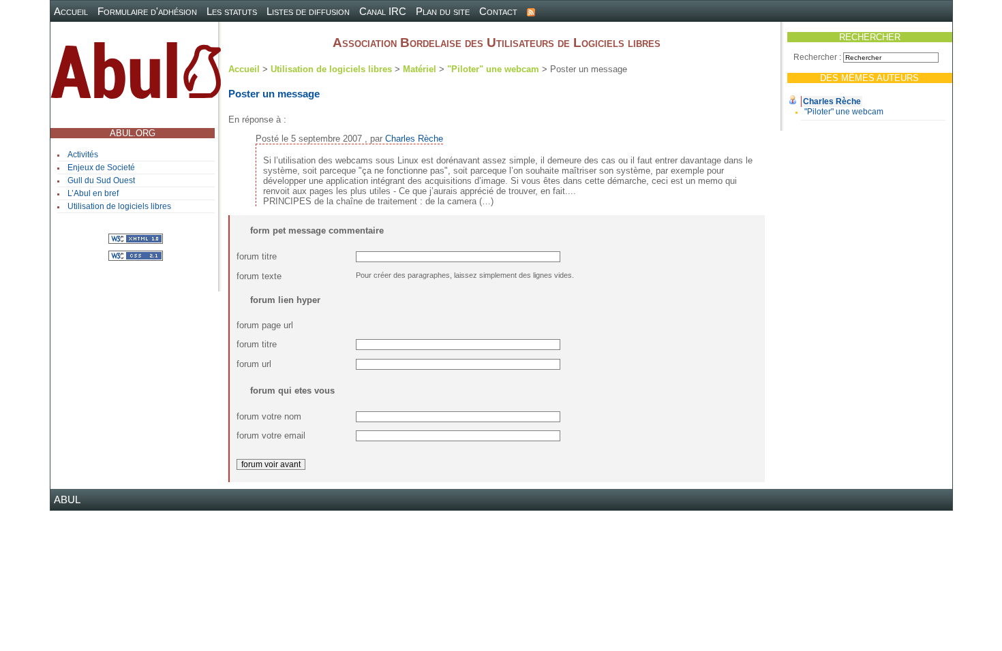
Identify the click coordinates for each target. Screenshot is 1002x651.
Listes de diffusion (308, 11)
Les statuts (232, 11)
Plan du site (443, 11)
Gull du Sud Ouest (101, 180)
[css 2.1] (135, 255)
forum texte (259, 276)
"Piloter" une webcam (843, 112)
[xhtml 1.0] (135, 238)
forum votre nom (269, 416)
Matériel (419, 69)
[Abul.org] (135, 76)
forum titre (257, 256)
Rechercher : (817, 57)
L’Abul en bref (93, 193)
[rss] (531, 11)
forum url (254, 364)
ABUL (67, 499)
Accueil (71, 11)
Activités (82, 154)
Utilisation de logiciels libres (119, 206)
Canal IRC (382, 11)
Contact (498, 11)
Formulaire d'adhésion (147, 11)
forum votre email (271, 435)
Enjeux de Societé (101, 167)
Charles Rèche (832, 101)
